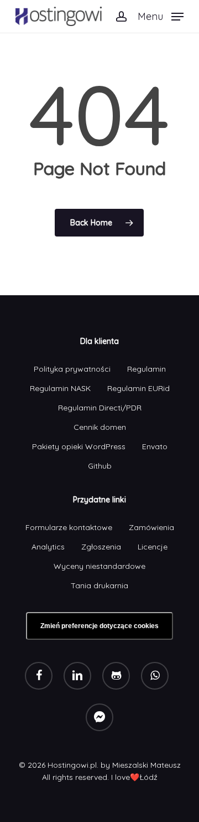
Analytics (48, 547)
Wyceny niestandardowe (99, 566)
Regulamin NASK (60, 388)
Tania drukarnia (99, 585)
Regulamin (146, 369)
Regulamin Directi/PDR (100, 408)
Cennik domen (100, 427)
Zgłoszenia (101, 547)
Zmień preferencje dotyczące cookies (99, 626)
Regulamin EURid (138, 388)
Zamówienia (151, 527)
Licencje (152, 547)
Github (100, 466)
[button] (161, 15)
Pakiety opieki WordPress (78, 446)
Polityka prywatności (72, 369)
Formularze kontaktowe (68, 527)
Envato (154, 446)
